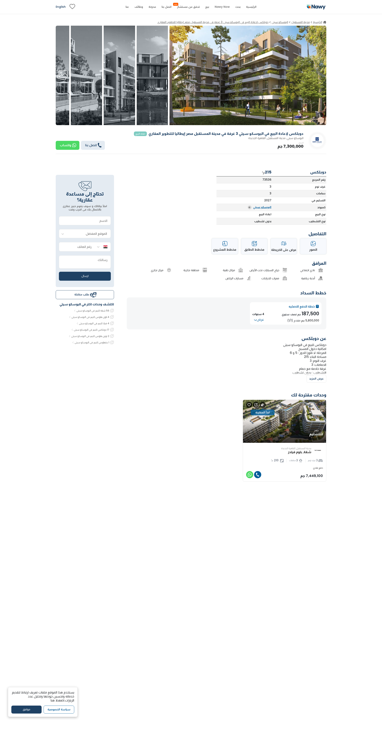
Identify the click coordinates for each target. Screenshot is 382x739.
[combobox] (88, 233)
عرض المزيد (316, 379)
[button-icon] (257, 474)
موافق (26, 709)
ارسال (85, 276)
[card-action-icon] (263, 405)
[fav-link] (72, 7)
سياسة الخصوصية (59, 709)
